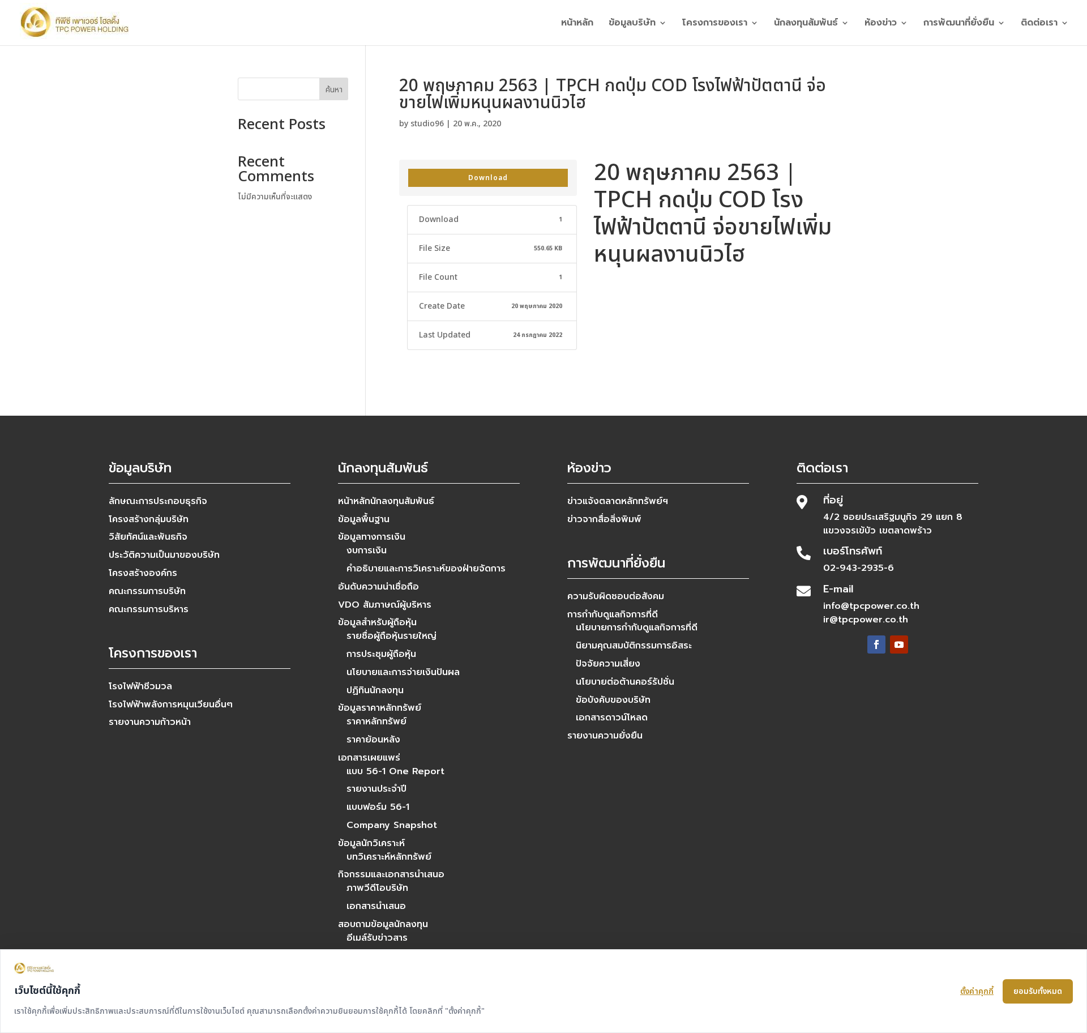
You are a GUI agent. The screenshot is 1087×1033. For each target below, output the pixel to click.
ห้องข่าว (881, 24)
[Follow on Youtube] (899, 644)
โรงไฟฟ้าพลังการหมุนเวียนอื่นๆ (171, 704)
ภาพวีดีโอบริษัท (377, 888)
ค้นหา (334, 90)
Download (488, 178)
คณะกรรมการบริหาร (149, 609)
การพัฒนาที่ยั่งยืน (958, 24)
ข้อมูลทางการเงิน (371, 537)
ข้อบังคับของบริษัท (613, 700)
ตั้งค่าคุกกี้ (977, 991)
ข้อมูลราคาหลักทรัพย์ (379, 708)
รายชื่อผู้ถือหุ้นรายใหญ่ (391, 636)
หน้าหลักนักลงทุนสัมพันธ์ (386, 501)
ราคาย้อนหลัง (373, 739)
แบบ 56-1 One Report (395, 771)
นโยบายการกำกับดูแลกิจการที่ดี (636, 627)
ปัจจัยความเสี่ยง (608, 664)
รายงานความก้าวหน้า (150, 722)
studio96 (427, 124)
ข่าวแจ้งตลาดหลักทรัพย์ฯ (617, 501)
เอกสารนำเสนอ (376, 906)
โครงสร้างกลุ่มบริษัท (149, 519)
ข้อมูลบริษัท (632, 24)
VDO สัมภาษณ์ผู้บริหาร (384, 605)
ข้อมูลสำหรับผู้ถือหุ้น (377, 622)
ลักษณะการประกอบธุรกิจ (158, 501)
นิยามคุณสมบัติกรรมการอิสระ (634, 645)
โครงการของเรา (714, 24)
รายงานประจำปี (376, 789)
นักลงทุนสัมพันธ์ (806, 24)
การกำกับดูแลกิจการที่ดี (612, 614)
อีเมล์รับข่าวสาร (377, 938)
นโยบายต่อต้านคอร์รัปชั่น (625, 682)
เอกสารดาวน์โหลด (612, 717)
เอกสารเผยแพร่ (369, 758)
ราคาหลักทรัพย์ (376, 721)
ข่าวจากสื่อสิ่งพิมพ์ (604, 519)
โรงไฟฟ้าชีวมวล (140, 686)
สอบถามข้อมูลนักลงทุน (383, 924)
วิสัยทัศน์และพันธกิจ (148, 537)
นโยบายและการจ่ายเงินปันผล (403, 672)
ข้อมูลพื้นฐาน (364, 519)
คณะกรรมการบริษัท (147, 591)
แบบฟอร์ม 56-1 (377, 807)
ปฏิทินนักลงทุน (375, 690)
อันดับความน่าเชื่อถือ (378, 587)
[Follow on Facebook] (876, 644)
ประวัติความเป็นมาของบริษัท (164, 555)
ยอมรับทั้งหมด (1037, 991)
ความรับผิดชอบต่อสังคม (615, 596)
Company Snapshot (391, 825)
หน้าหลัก (577, 24)
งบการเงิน (366, 550)
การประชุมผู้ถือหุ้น (381, 654)
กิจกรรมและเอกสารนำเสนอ (391, 874)
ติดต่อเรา (1039, 24)
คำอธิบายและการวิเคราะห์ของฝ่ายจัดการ (426, 568)
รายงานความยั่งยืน (605, 735)
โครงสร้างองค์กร (143, 573)
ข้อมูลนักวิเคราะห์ (371, 843)
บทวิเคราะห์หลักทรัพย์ (388, 857)
